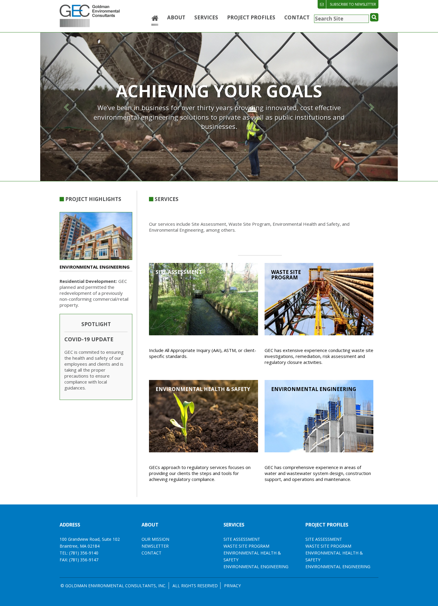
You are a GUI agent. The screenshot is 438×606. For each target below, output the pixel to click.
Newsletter (155, 546)
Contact (297, 17)
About (176, 17)
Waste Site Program (328, 546)
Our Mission (155, 539)
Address (70, 524)
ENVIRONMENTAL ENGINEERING (255, 566)
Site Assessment (323, 539)
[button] (67, 106)
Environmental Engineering (337, 566)
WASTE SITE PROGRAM (246, 546)
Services (206, 17)
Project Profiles (251, 17)
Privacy (232, 585)
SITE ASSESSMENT (241, 539)
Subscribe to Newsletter (353, 4)
